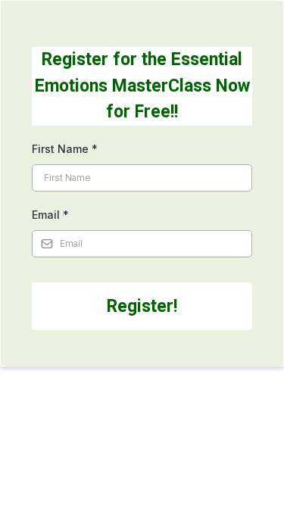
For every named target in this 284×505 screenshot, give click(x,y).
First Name (65, 148)
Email (50, 214)
